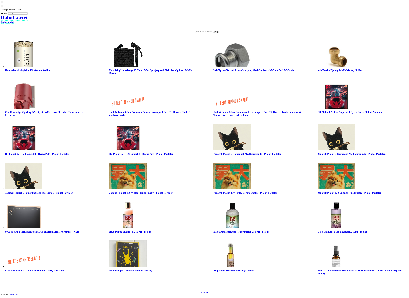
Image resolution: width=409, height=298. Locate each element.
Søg (216, 32)
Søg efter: (4, 13)
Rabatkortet (14, 294)
